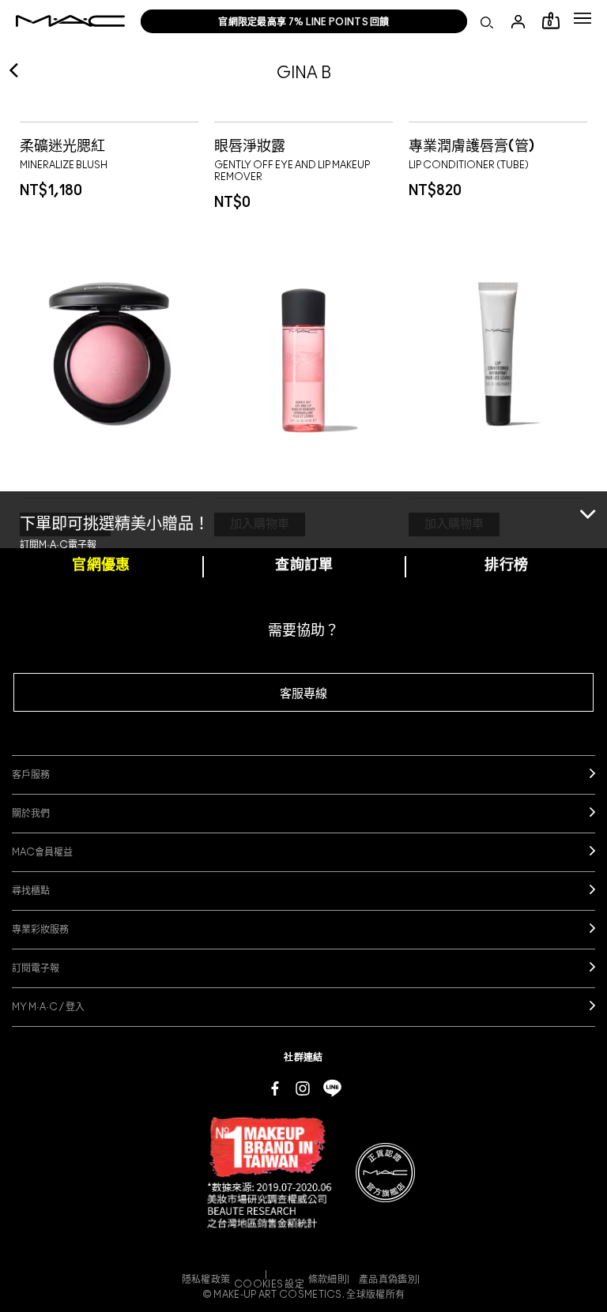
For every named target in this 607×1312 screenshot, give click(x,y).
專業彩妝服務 (40, 929)
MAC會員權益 (42, 852)
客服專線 (303, 694)
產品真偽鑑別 (388, 1279)
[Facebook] (275, 1088)
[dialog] (68, 144)
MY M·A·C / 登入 (48, 1007)
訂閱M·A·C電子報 (58, 545)
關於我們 (31, 813)
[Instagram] (303, 1088)
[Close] (587, 512)
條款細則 (327, 1279)
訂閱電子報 (35, 968)
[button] (582, 18)
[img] (109, 353)
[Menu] (582, 18)
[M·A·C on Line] (332, 1088)
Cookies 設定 (269, 1284)
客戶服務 (31, 775)
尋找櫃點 (31, 891)
